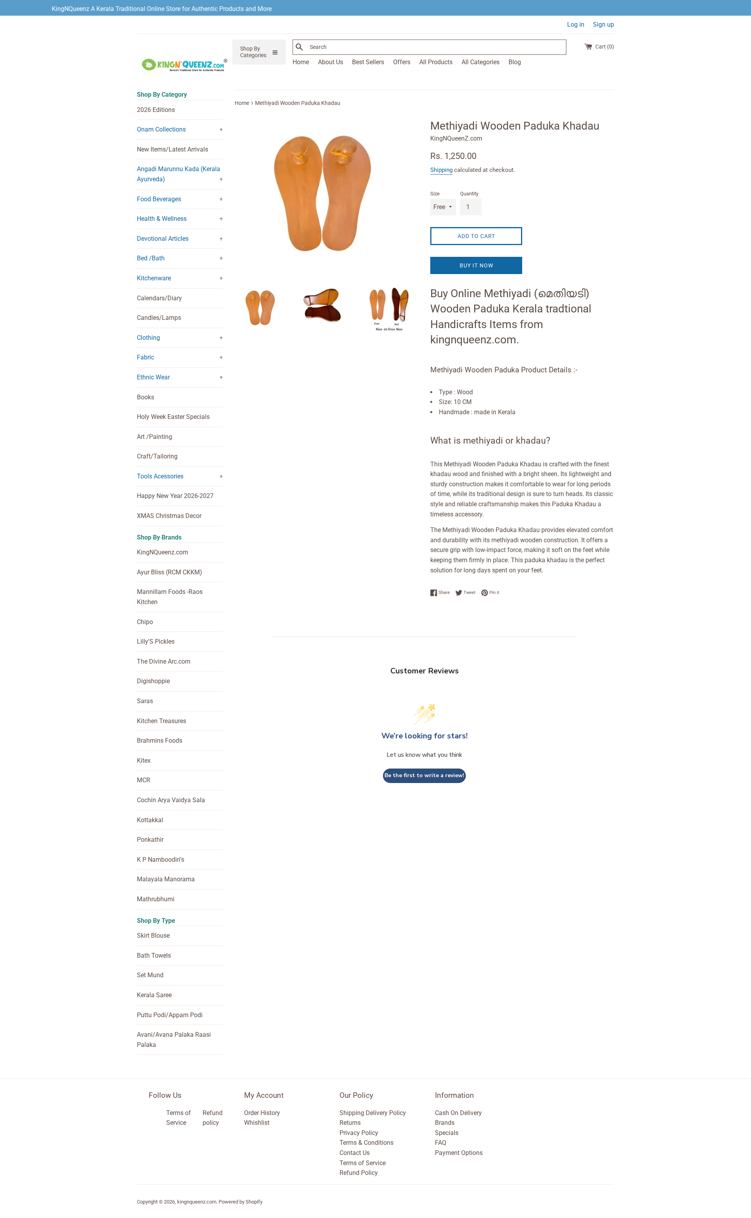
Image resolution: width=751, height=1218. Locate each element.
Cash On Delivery (458, 1113)
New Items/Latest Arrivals (172, 149)
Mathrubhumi (155, 899)
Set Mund (150, 975)
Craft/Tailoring (157, 456)
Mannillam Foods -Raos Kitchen (170, 597)
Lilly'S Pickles (155, 641)
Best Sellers (368, 62)
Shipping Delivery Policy (373, 1113)
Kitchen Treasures (161, 721)
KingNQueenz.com (162, 552)
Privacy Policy (359, 1133)
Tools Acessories (160, 476)
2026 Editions (156, 110)
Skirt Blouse (153, 935)
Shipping (441, 169)
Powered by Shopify (240, 1202)
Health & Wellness (162, 218)
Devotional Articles (163, 238)
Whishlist (256, 1122)
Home (301, 62)
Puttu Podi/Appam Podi (170, 1015)
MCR (143, 780)
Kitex (144, 760)
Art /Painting (154, 436)
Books (145, 397)
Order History (262, 1113)
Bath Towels (154, 955)
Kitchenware (154, 278)
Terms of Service (363, 1163)
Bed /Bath (151, 258)
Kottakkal (150, 820)
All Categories (480, 62)
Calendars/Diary (159, 298)
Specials (446, 1133)
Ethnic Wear (153, 377)
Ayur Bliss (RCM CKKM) (169, 572)
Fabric (145, 357)
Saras (145, 701)
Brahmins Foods (159, 740)
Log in (575, 24)
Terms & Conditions (366, 1142)
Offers (401, 62)
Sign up (603, 24)
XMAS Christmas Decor (169, 516)
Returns (350, 1122)
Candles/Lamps (159, 317)
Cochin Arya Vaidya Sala (171, 800)
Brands (445, 1122)
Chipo (145, 622)
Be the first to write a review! (424, 775)
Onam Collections (161, 129)
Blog (514, 62)
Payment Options (459, 1153)
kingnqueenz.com (196, 1202)
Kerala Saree (154, 995)
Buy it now (476, 265)
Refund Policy (359, 1172)
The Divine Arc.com (163, 661)
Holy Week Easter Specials (173, 416)
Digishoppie (153, 681)
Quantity (469, 194)
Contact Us (355, 1153)
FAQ (440, 1142)
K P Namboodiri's (160, 859)
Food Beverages (159, 199)
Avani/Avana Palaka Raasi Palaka (174, 1039)
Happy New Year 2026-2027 (175, 496)
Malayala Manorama (166, 879)
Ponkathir (150, 839)
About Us (330, 62)
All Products (436, 62)
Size (435, 194)
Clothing (148, 337)
